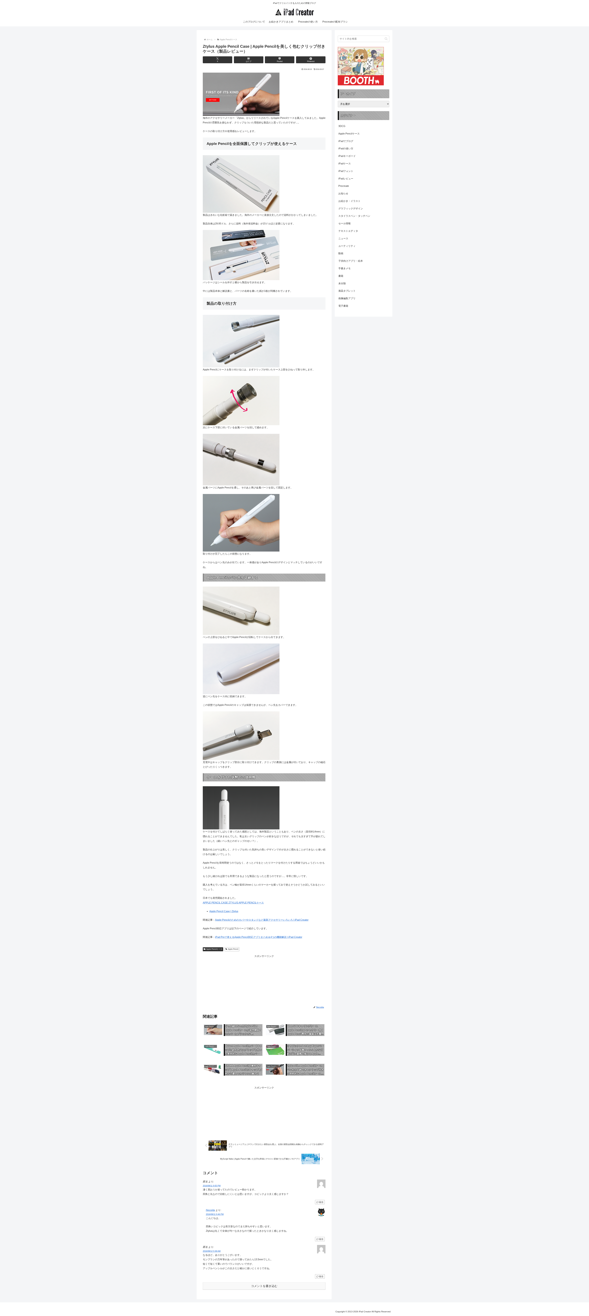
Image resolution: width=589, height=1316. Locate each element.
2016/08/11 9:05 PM (212, 1186)
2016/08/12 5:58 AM (212, 1251)
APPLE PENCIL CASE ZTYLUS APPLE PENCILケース (233, 902)
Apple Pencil (233, 949)
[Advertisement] (233, 979)
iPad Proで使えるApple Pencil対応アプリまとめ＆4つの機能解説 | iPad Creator (258, 937)
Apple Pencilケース (214, 949)
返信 (321, 1202)
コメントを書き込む (264, 1286)
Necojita (210, 1210)
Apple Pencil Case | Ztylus (223, 911)
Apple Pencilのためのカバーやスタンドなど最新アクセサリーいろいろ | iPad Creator (261, 920)
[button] (386, 39)
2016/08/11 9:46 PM (215, 1214)
